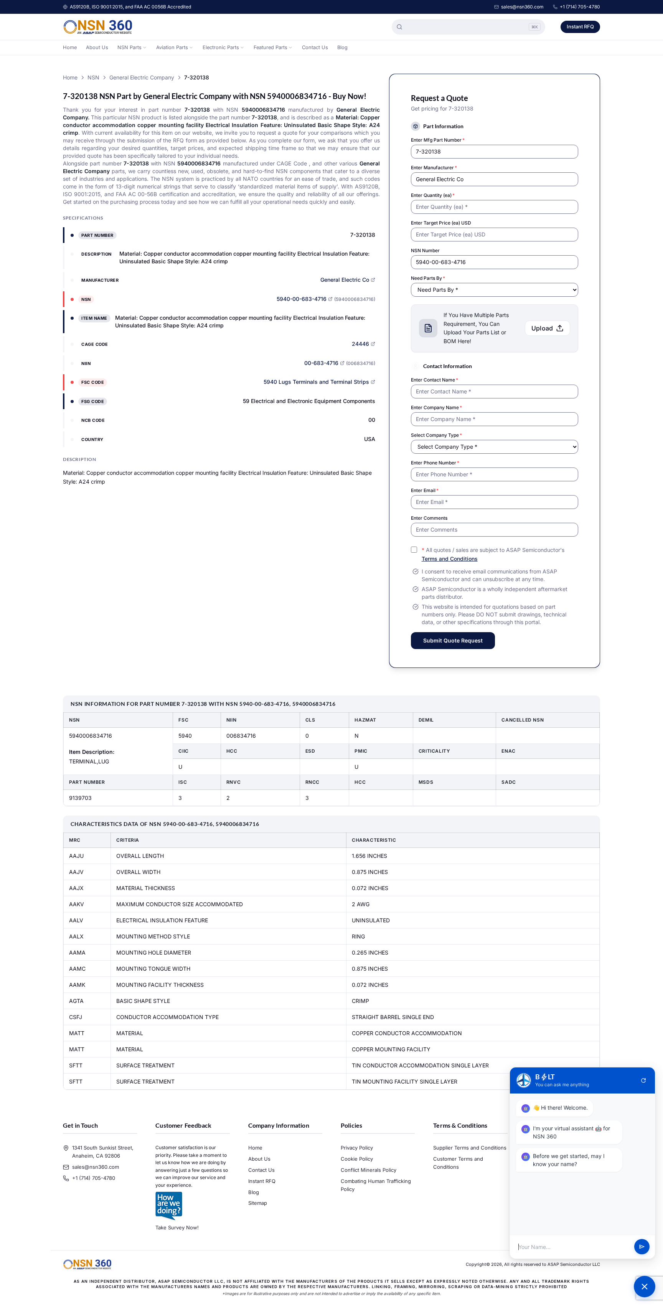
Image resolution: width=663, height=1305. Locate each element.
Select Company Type (436, 435)
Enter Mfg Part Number (438, 140)
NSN (93, 77)
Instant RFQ (580, 26)
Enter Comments (429, 518)
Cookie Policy (357, 1159)
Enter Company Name (436, 407)
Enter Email (425, 490)
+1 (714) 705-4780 (580, 7)
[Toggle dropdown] (144, 47)
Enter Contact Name (434, 380)
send (641, 1247)
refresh (643, 1080)
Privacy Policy (357, 1148)
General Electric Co (344, 279)
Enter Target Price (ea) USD (441, 223)
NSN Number (425, 250)
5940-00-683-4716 (302, 299)
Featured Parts (270, 47)
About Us (97, 47)
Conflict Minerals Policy (368, 1170)
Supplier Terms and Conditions (469, 1148)
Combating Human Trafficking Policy (376, 1185)
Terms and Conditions (450, 558)
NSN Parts (129, 47)
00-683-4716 (321, 363)
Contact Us (315, 47)
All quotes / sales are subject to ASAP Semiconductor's (493, 554)
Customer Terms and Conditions (458, 1163)
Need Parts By (428, 278)
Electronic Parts (221, 47)
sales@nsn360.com (522, 7)
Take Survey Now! (177, 1227)
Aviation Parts (172, 47)
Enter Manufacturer (434, 167)
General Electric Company (141, 77)
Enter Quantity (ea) (433, 195)
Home (70, 47)
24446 (360, 343)
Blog (342, 47)
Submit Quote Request (453, 640)
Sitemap (257, 1203)
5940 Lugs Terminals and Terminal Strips (316, 381)
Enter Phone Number (435, 463)
